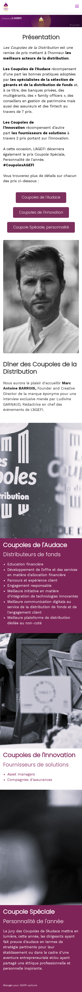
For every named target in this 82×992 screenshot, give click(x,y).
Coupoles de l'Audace (41, 197)
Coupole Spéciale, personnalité (41, 227)
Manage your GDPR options (20, 985)
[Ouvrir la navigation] (77, 6)
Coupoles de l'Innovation (41, 212)
